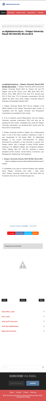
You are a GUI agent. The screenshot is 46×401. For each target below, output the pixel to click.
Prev (4, 300)
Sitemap (33, 392)
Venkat (27, 397)
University (11, 13)
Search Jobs (20, 13)
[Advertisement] (23, 60)
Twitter (29, 233)
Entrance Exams (7, 17)
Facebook (20, 233)
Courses (31, 17)
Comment (33, 226)
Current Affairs (20, 17)
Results (40, 13)
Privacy (25, 392)
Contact (18, 392)
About (12, 392)
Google (12, 233)
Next (41, 300)
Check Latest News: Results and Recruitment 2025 (25, 395)
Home (3, 13)
